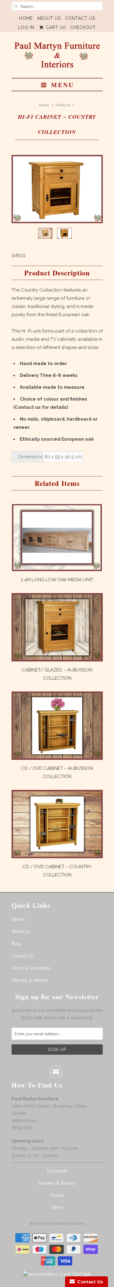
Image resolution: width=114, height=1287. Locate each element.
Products (62, 105)
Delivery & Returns (30, 980)
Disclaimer (57, 1171)
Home (26, 18)
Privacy (57, 1195)
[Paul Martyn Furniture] (57, 57)
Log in (26, 27)
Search (18, 919)
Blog (16, 943)
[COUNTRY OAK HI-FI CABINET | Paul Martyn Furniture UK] (57, 189)
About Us (49, 18)
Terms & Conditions (31, 968)
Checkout (83, 27)
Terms (57, 1207)
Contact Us (80, 18)
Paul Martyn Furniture (64, 1223)
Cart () (55, 27)
